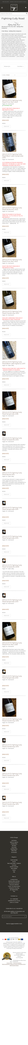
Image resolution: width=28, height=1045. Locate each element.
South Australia (14, 860)
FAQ (14, 891)
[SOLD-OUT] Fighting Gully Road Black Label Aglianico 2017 (13, 362)
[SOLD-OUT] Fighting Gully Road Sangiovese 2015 (12, 508)
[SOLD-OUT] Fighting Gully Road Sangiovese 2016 (12, 413)
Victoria (14, 861)
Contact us (14, 896)
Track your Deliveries (14, 884)
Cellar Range (14, 837)
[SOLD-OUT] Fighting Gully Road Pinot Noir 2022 (12, 260)
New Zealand (14, 868)
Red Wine (14, 845)
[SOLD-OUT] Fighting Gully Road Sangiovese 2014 (12, 537)
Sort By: (4, 75)
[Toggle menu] (2, 8)
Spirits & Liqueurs (14, 842)
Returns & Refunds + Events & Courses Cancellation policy (13, 964)
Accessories (14, 852)
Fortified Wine (14, 844)
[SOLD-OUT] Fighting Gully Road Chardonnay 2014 (12, 774)
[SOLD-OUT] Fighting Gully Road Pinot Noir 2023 (12, 101)
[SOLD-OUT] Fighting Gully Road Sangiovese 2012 (12, 677)
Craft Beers (14, 840)
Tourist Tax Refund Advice (14, 886)
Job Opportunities (14, 889)
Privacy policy (9, 963)
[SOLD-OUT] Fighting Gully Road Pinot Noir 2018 (12, 643)
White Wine (14, 850)
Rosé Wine (14, 847)
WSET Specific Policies (14, 965)
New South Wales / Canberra (14, 863)
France (14, 870)
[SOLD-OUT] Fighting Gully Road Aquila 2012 (12, 473)
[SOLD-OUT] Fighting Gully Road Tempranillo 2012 (12, 439)
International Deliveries (14, 883)
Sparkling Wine (14, 849)
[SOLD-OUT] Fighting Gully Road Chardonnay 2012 (12, 803)
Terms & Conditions (17, 963)
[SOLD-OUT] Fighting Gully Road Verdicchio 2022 (12, 208)
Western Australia (14, 866)
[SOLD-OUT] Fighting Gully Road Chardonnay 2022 (12, 312)
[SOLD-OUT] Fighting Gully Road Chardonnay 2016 (12, 720)
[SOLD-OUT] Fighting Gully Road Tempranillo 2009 (12, 566)
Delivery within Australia (14, 881)
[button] (14, 66)
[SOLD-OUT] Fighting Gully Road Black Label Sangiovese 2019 (12, 156)
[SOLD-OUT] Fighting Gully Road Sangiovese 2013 (12, 600)
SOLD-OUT (6, 126)
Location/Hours (14, 879)
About (14, 876)
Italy (14, 872)
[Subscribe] (24, 916)
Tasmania (14, 865)
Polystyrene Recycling (14, 888)
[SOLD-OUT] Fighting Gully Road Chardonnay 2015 (12, 745)
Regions (14, 857)
